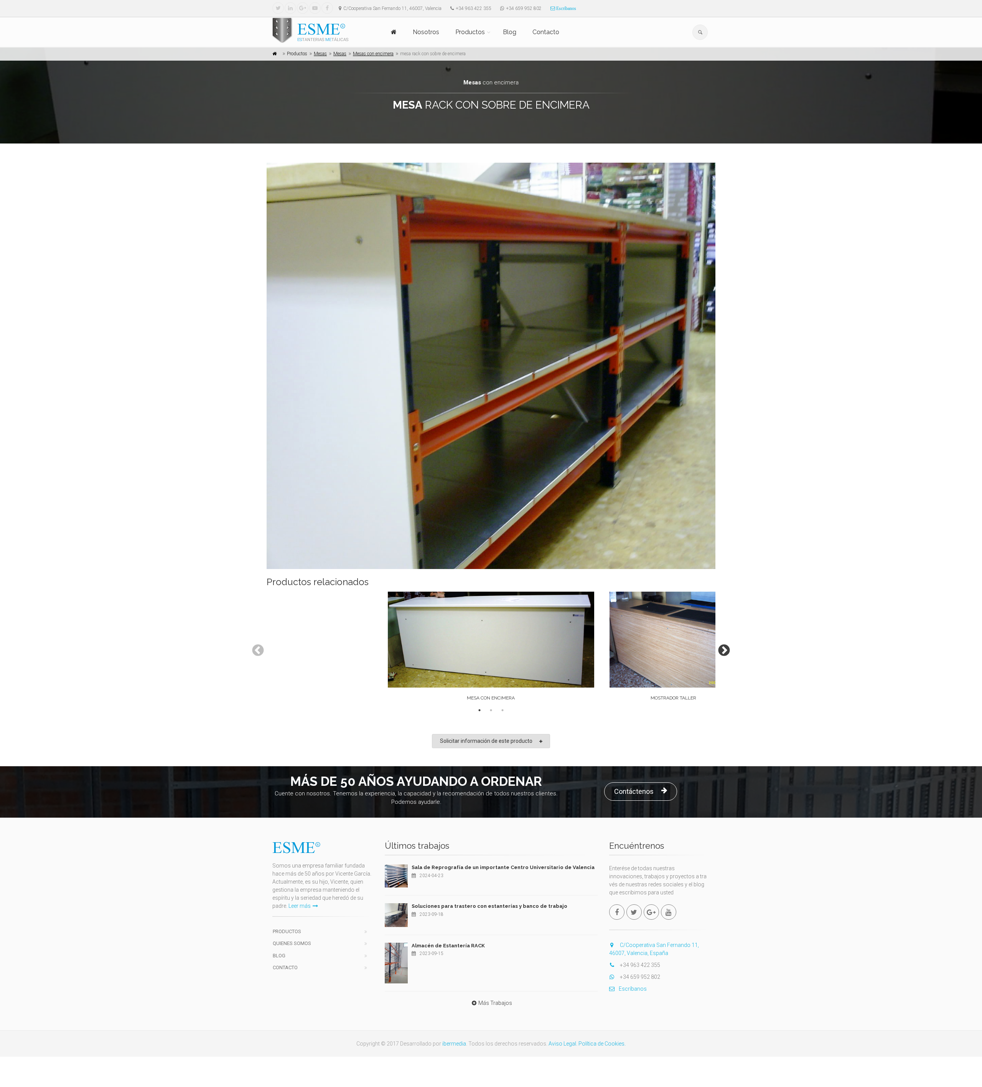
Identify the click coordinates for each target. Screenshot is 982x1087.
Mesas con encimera (373, 53)
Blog (509, 32)
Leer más (299, 906)
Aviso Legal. (563, 1044)
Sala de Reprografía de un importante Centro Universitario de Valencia (503, 867)
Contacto (545, 32)
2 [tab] (491, 710)
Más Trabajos (495, 1003)
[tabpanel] (491, 648)
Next (721, 648)
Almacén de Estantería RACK (448, 945)
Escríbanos (565, 8)
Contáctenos (634, 791)
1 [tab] (479, 710)
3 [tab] (502, 710)
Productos (470, 32)
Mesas (320, 53)
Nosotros (426, 32)
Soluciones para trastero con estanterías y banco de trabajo (489, 906)
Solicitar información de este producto (486, 741)
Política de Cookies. (602, 1044)
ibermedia (454, 1044)
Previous (255, 648)
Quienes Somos (292, 943)
